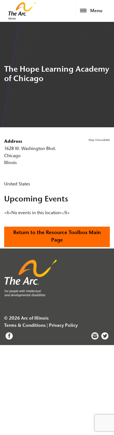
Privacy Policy (63, 325)
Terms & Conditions (25, 325)
